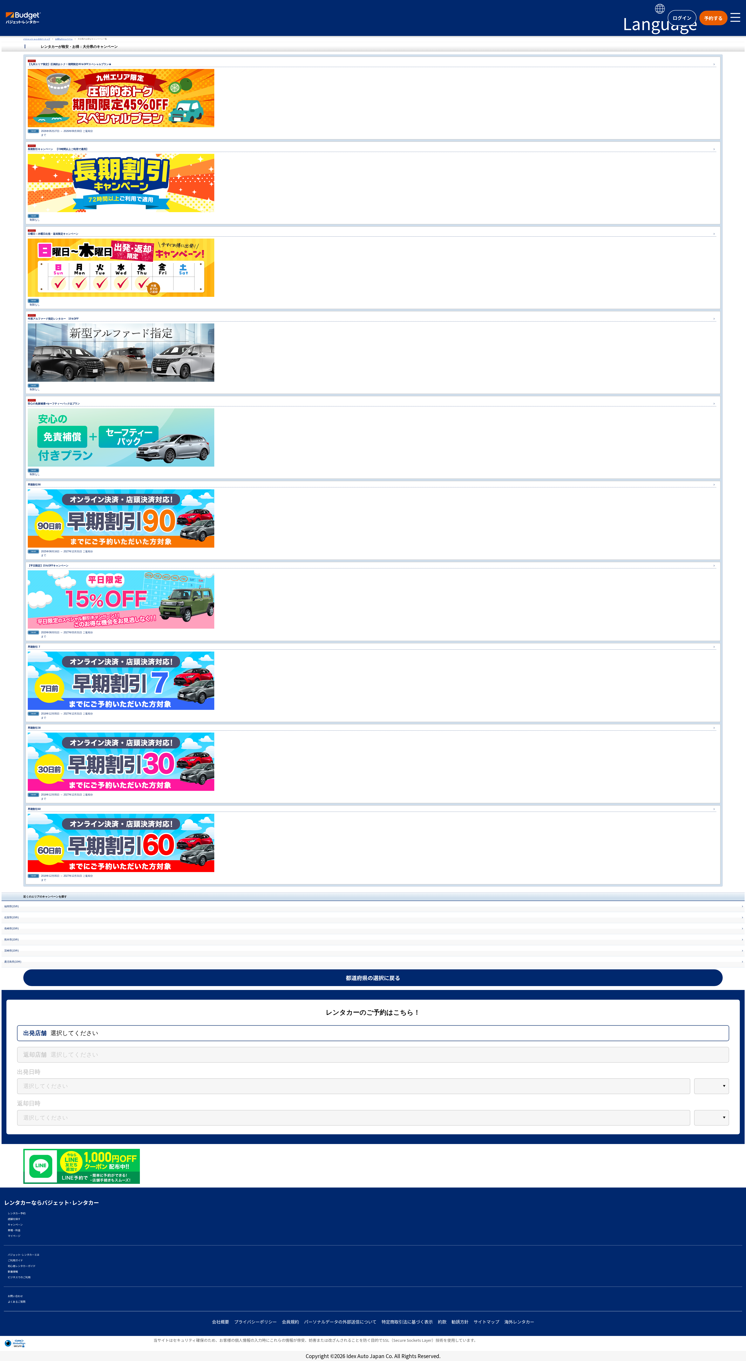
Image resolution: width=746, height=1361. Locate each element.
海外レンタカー (519, 1321)
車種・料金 (14, 1230)
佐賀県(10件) (11, 917)
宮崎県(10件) (11, 950)
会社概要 (220, 1321)
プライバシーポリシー (255, 1321)
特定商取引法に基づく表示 (407, 1321)
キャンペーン (15, 1224)
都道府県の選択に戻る (373, 978)
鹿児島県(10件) (12, 961)
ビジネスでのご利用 (19, 1277)
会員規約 (290, 1321)
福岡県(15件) (11, 906)
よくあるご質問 (16, 1301)
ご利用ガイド (15, 1260)
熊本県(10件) (11, 939)
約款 (442, 1321)
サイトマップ (486, 1321)
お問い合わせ (15, 1296)
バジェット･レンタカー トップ (36, 39)
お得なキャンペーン (64, 39)
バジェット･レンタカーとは (23, 1254)
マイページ (14, 1235)
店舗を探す (14, 1219)
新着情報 (13, 1271)
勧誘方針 (460, 1321)
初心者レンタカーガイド (22, 1266)
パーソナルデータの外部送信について (340, 1321)
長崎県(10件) (11, 928)
